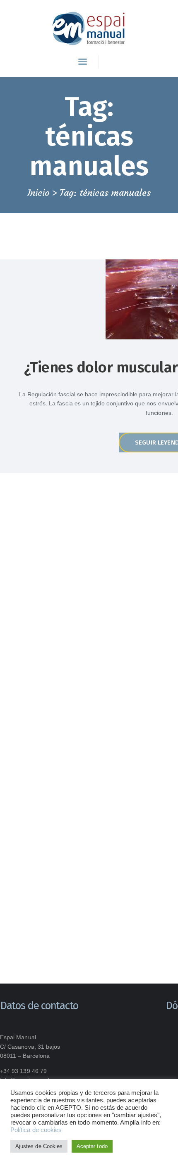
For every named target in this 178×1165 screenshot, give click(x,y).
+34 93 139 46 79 (23, 1071)
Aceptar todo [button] (92, 1146)
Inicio (38, 193)
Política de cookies (36, 1130)
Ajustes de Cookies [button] (39, 1146)
